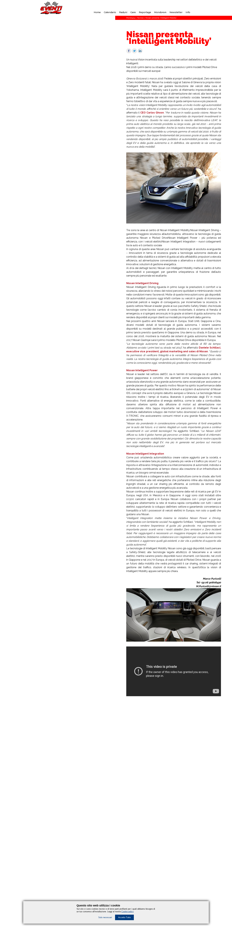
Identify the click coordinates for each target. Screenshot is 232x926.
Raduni (123, 12)
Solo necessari (105, 917)
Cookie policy (127, 911)
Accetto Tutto (124, 917)
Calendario (110, 12)
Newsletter (176, 12)
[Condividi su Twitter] (134, 52)
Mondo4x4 (160, 12)
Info (188, 12)
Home (97, 12)
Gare (133, 12)
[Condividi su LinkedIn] (140, 52)
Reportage (145, 12)
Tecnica (140, 18)
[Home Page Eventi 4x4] (51, 13)
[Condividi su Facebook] (128, 52)
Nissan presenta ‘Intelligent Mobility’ (161, 18)
